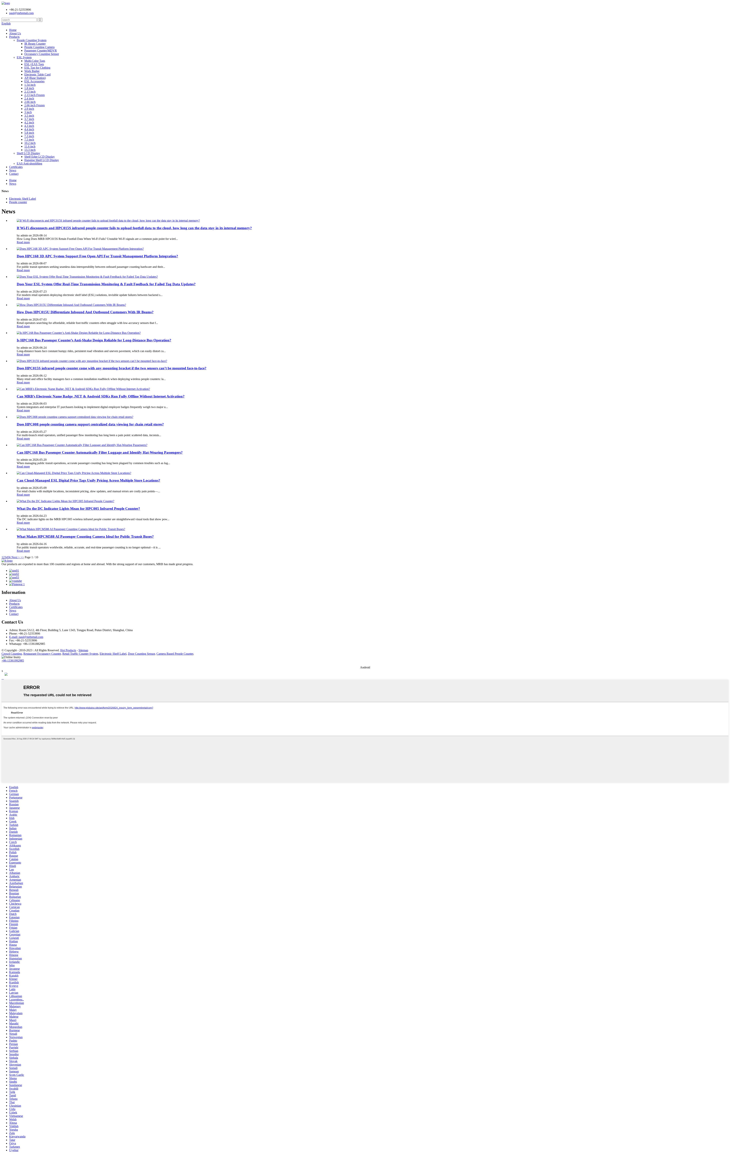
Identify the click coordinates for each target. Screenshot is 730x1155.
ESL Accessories (34, 81)
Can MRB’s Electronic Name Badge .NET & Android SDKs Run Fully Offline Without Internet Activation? (101, 396)
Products (14, 36)
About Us (15, 33)
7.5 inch (29, 139)
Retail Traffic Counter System (80, 653)
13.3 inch (30, 149)
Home (13, 30)
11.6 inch (29, 146)
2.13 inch (30, 91)
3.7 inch (29, 119)
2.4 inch (29, 98)
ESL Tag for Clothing (37, 67)
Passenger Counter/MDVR (40, 50)
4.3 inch (29, 125)
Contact (13, 173)
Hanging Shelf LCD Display (41, 160)
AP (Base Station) (35, 78)
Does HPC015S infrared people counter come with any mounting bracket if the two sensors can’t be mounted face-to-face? (111, 368)
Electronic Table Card (37, 74)
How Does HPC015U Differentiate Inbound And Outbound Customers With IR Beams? (85, 312)
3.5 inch (29, 115)
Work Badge (32, 71)
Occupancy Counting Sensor (41, 54)
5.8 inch (29, 132)
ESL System (24, 57)
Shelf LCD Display (28, 153)
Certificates (16, 167)
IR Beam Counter (35, 43)
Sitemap (83, 650)
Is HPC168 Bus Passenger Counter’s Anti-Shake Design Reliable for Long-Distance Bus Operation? (94, 340)
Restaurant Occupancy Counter (42, 653)
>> (22, 557)
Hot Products (68, 650)
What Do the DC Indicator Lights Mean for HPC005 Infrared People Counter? (78, 509)
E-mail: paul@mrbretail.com (26, 637)
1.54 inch (30, 84)
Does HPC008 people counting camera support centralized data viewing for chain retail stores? (90, 424)
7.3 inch (29, 136)
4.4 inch (29, 129)
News (12, 170)
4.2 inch (29, 122)
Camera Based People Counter (174, 653)
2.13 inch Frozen (34, 95)
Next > (16, 557)
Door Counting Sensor (141, 653)
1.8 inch (29, 88)
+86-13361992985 (13, 660)
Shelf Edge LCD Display (39, 156)
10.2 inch (30, 143)
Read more (23, 242)
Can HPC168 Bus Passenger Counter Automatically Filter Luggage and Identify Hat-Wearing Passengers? (100, 452)
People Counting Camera (39, 47)
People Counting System (31, 40)
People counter (18, 202)
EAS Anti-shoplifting (29, 163)
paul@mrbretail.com (21, 13)
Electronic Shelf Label (22, 198)
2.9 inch (29, 108)
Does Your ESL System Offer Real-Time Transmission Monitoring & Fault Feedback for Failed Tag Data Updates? (106, 284)
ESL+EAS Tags (34, 64)
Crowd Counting (12, 653)
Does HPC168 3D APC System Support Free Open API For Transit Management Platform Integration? (97, 256)
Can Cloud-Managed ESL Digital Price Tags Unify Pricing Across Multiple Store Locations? (88, 480)
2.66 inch (30, 101)
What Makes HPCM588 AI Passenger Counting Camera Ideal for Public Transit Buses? (85, 537)
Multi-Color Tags (34, 60)
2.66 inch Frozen (34, 105)
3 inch (28, 112)
